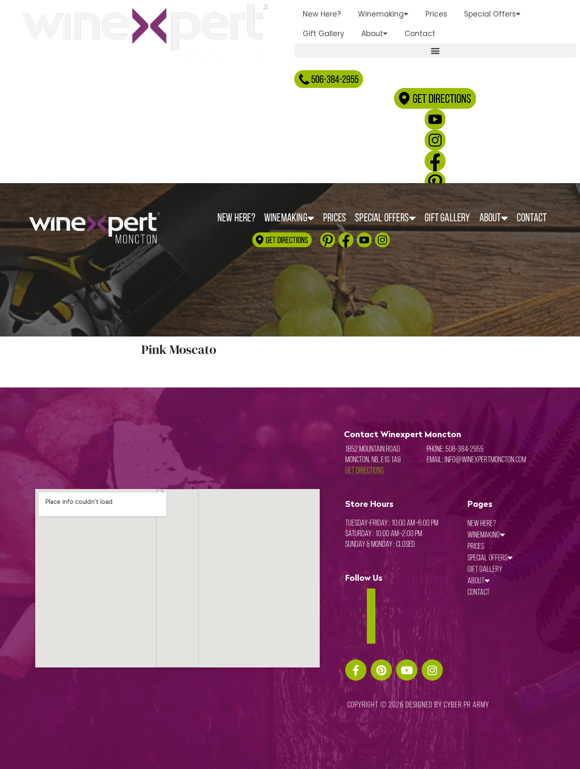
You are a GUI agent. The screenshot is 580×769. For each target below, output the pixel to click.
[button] (435, 50)
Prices (436, 14)
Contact (420, 33)
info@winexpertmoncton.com (485, 460)
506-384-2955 (464, 449)
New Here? (322, 14)
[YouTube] (371, 634)
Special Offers (490, 14)
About (372, 33)
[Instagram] (371, 610)
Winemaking (381, 14)
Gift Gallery (323, 33)
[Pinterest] (371, 622)
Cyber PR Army (466, 705)
